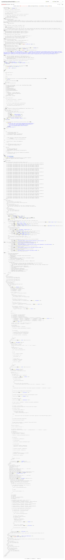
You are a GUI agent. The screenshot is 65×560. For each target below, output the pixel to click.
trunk (5, 4)
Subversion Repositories (8, 1)
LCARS (18, 1)
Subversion (33, 558)
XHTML (38, 558)
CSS (39, 558)
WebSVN (28, 558)
